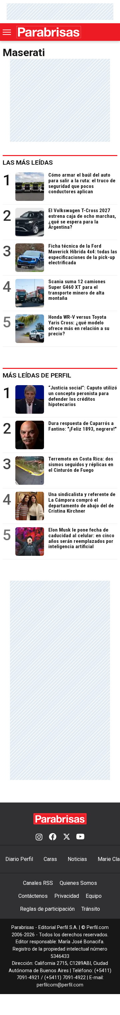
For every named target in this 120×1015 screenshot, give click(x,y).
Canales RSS (38, 883)
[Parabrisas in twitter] (66, 837)
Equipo (94, 896)
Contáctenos (33, 896)
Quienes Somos (78, 883)
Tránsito (90, 909)
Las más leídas (28, 162)
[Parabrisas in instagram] (39, 837)
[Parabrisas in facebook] (52, 837)
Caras (50, 859)
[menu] (7, 32)
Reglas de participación (47, 909)
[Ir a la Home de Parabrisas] (48, 32)
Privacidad (66, 896)
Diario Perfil (19, 859)
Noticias (77, 859)
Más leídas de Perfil (37, 375)
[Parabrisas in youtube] (80, 837)
